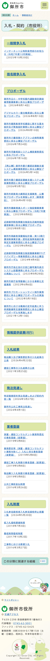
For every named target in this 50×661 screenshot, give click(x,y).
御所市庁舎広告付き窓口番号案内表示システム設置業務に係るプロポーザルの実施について (24, 270)
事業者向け (27, 15)
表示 (44, 561)
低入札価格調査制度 (14, 523)
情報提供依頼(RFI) (20, 332)
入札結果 (13, 349)
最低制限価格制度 (13, 533)
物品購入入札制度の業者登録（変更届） (25, 473)
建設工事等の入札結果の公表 (19, 368)
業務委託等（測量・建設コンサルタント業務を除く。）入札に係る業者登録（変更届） (24, 451)
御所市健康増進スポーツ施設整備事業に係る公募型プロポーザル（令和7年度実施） (25, 211)
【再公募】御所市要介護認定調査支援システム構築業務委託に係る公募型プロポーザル (24, 169)
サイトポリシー (11, 600)
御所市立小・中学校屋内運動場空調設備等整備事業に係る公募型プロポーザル (24, 102)
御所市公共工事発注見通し (18, 407)
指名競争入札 (16, 74)
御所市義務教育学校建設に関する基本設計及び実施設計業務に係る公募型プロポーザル (24, 127)
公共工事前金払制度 (14, 484)
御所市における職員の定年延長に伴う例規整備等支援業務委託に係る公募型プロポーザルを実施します (24, 309)
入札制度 (13, 504)
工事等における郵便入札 (17, 544)
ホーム (16, 15)
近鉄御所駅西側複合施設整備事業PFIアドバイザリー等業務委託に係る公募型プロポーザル (24, 256)
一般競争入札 (16, 43)
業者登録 (13, 426)
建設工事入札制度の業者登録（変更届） (25, 462)
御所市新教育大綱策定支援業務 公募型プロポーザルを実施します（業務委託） (24, 197)
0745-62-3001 (22, 623)
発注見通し (15, 387)
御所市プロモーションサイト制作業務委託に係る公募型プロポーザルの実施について (24, 295)
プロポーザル (16, 91)
